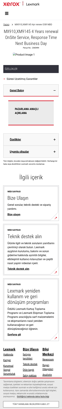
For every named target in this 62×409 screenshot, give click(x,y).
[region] (31, 393)
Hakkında (8, 354)
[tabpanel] (31, 114)
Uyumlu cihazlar (19, 151)
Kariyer (7, 360)
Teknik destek (30, 364)
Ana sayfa (43, 4)
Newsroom (48, 359)
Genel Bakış (17, 90)
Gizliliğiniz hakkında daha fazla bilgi (33, 396)
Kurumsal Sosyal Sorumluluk (9, 369)
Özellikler (15, 139)
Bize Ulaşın (31, 349)
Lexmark (9, 349)
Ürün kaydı (28, 369)
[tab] (31, 90)
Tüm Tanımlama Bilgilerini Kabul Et (31, 404)
